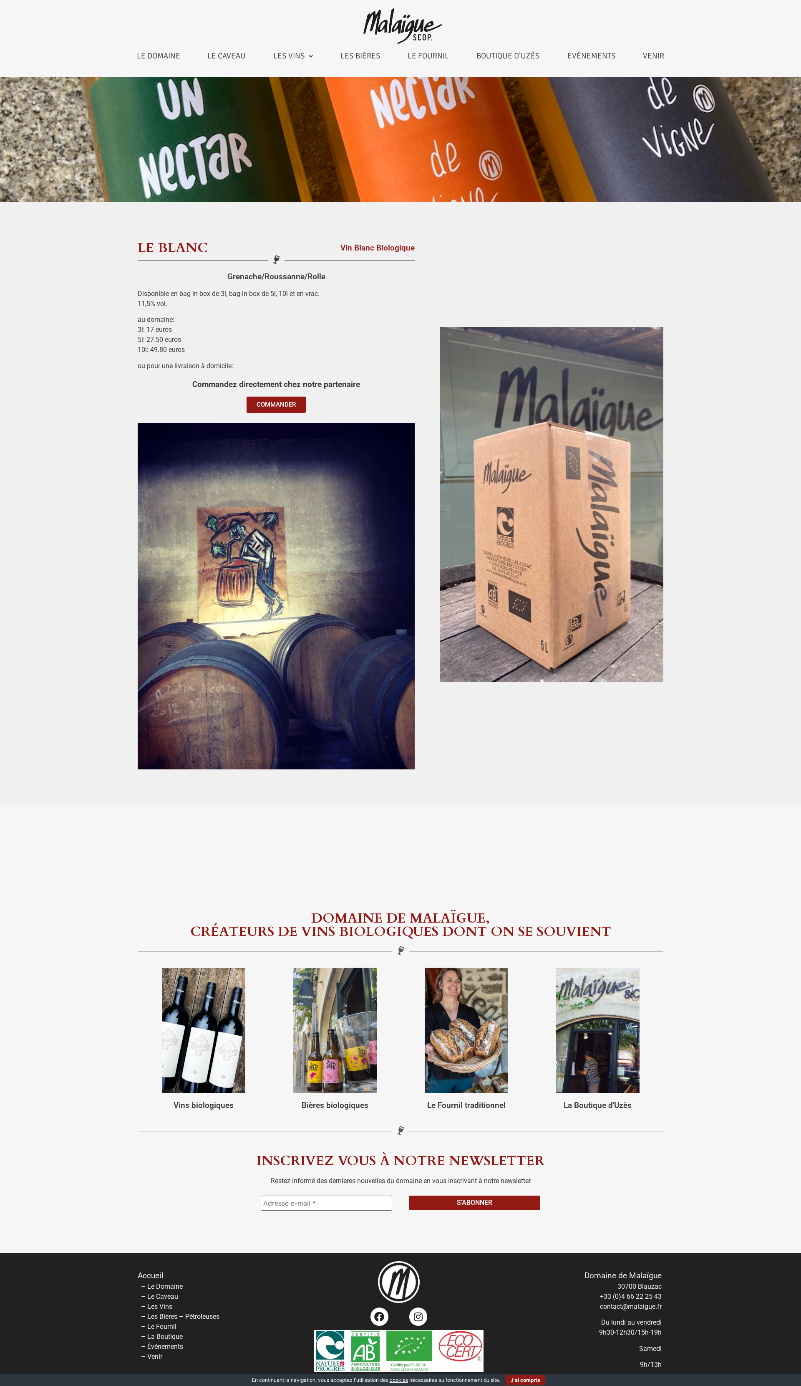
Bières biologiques (335, 1105)
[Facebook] (379, 1316)
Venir (653, 56)
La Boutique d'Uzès (598, 1105)
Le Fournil (428, 56)
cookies (399, 1380)
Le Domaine (158, 56)
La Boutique (165, 1336)
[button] (293, 56)
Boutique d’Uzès (508, 56)
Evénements (591, 56)
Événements (165, 1347)
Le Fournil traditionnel (466, 1105)
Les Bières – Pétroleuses (183, 1316)
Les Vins (289, 56)
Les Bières (360, 56)
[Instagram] (418, 1316)
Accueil (151, 1275)
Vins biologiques (204, 1105)
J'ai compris (525, 1380)
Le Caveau (226, 56)
